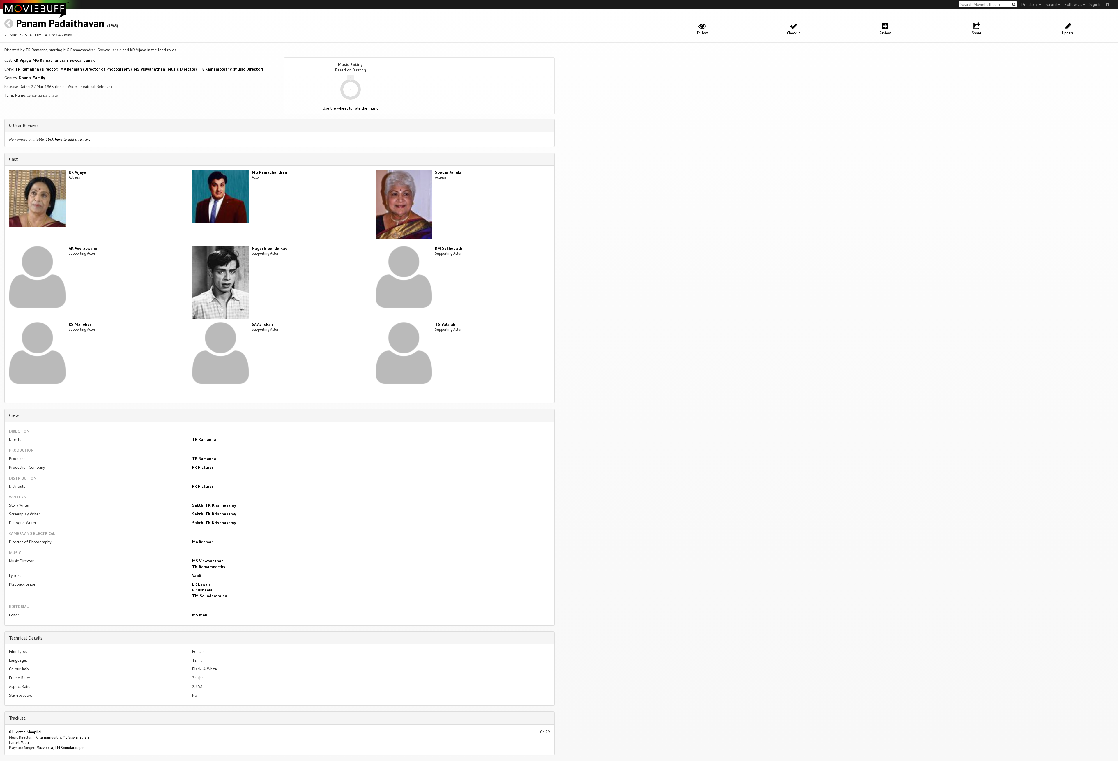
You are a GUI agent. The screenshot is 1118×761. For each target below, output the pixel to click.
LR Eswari (201, 584)
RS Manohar (80, 324)
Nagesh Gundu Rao (269, 248)
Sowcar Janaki (83, 60)
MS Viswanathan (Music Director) (165, 69)
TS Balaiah (445, 324)
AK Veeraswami (83, 248)
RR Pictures (203, 467)
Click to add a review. (67, 139)
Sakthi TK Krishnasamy (214, 505)
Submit (1051, 4)
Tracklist (17, 718)
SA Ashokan (262, 324)
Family (39, 77)
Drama (25, 77)
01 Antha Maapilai (25, 731)
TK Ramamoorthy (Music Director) (231, 69)
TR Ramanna (204, 439)
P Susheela (202, 590)
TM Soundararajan (209, 595)
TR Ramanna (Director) (37, 69)
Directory (1029, 4)
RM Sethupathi (449, 248)
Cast (13, 159)
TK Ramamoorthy (208, 566)
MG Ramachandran (50, 60)
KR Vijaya (22, 60)
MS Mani (200, 615)
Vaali (196, 575)
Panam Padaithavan (60, 23)
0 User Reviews (24, 125)
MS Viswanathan (208, 560)
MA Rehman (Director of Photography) (96, 69)
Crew (14, 415)
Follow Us (1073, 4)
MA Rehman (203, 542)
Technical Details (26, 638)
